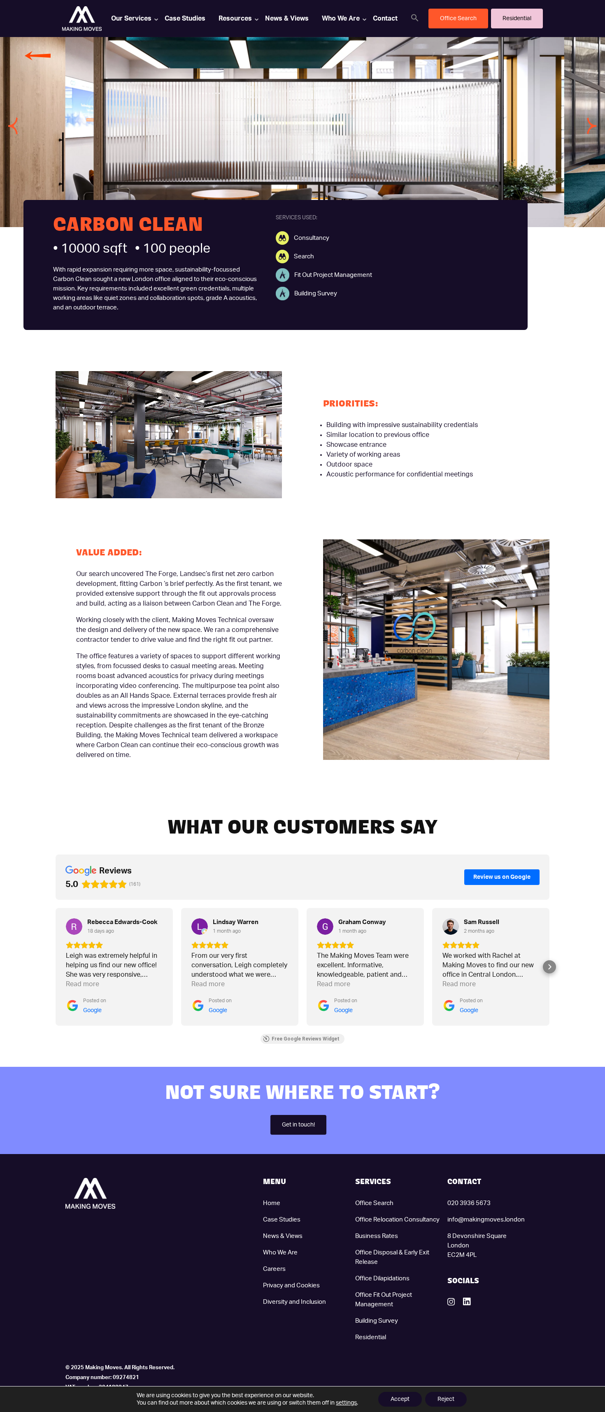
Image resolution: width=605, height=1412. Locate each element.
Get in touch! (298, 1125)
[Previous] (13, 126)
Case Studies (185, 18)
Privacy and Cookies (291, 1285)
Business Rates (376, 1236)
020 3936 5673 (469, 1203)
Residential (370, 1337)
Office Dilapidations (382, 1278)
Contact (385, 18)
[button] (415, 18)
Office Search (374, 1203)
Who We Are (341, 18)
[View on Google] (74, 926)
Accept (400, 1399)
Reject (445, 1399)
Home (271, 1203)
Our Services (131, 18)
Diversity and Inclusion (294, 1302)
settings (346, 1403)
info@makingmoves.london (486, 1220)
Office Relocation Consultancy (397, 1220)
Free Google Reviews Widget (306, 1039)
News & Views (287, 18)
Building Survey (376, 1321)
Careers (274, 1269)
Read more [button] (82, 984)
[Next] (592, 126)
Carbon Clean (72, 279)
